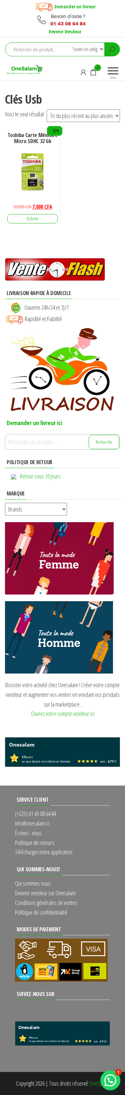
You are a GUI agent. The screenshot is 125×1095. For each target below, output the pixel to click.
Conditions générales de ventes (46, 903)
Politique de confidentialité (41, 912)
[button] (110, 1080)
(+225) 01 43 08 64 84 (35, 814)
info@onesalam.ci (32, 823)
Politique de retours (34, 843)
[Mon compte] (83, 72)
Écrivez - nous (28, 833)
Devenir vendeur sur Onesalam (45, 893)
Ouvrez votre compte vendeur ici (62, 714)
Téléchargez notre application (43, 852)
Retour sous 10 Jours (40, 476)
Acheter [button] (33, 218)
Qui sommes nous (33, 883)
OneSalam (99, 1083)
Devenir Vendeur (65, 31)
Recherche (104, 442)
